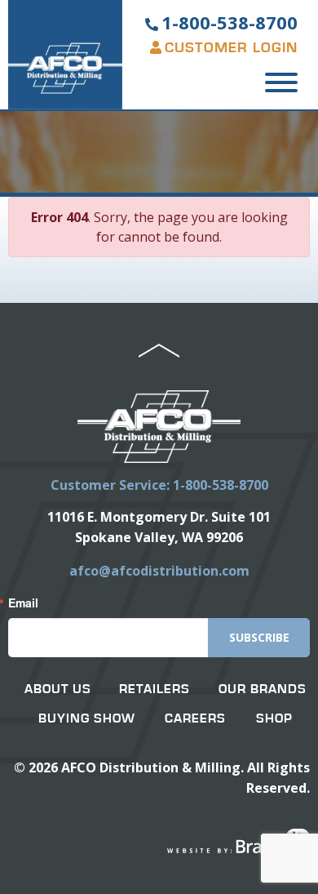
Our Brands (263, 689)
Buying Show (86, 718)
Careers (195, 718)
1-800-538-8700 (229, 22)
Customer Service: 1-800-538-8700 (159, 485)
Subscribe (259, 637)
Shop (274, 718)
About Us (57, 689)
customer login (231, 48)
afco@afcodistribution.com (159, 571)
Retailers (154, 689)
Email (23, 602)
